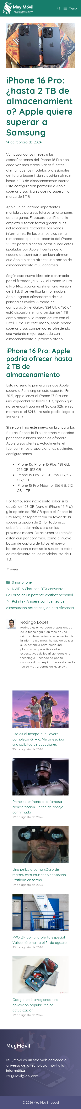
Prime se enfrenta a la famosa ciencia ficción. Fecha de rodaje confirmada (37, 806)
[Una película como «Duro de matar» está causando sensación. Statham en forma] (40, 861)
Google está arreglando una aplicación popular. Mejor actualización (35, 1004)
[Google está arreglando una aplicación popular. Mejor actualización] (40, 991)
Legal (55, 1102)
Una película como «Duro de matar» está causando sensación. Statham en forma (39, 874)
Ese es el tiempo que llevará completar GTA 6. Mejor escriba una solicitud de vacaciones (38, 739)
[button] (58, 8)
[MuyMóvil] (18, 8)
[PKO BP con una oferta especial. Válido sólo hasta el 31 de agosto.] (40, 928)
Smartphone (22, 582)
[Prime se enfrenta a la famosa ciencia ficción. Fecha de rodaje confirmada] (40, 793)
